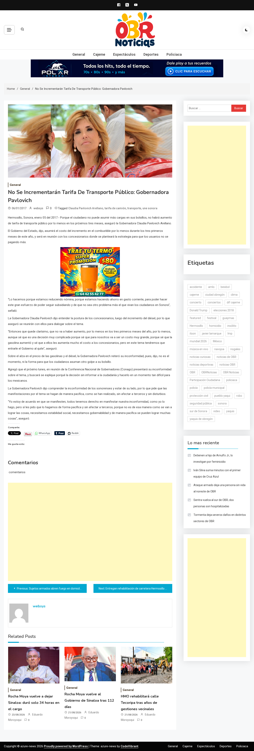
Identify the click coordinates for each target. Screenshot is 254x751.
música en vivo (199, 349)
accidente (196, 287)
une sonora (149, 208)
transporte (134, 208)
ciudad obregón (215, 294)
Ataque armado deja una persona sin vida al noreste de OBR (219, 488)
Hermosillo (196, 325)
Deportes (151, 54)
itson (193, 333)
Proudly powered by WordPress (66, 746)
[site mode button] (246, 29)
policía (194, 387)
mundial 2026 (198, 341)
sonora (222, 403)
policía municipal (214, 387)
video (216, 411)
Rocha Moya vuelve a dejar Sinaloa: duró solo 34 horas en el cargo (33, 703)
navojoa (219, 349)
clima (234, 294)
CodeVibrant (129, 746)
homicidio (215, 325)
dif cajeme (233, 302)
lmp (230, 333)
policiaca (231, 380)
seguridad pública (201, 403)
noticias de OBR (226, 356)
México (217, 341)
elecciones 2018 (224, 310)
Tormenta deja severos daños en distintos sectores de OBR (219, 518)
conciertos (214, 302)
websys (38, 208)
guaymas (228, 318)
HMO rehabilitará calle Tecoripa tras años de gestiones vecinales (140, 703)
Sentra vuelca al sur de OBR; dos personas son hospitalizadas (213, 503)
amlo (211, 287)
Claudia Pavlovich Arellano (85, 208)
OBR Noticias (231, 372)
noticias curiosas (200, 356)
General (78, 54)
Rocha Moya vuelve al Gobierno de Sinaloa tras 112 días (89, 700)
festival (211, 318)
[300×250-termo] (90, 271)
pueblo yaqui (222, 395)
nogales (235, 349)
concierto (195, 302)
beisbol (225, 287)
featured (195, 318)
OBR (192, 372)
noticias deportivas (201, 364)
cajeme (194, 294)
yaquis (230, 411)
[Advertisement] (90, 532)
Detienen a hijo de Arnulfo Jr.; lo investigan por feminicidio (213, 458)
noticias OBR (227, 364)
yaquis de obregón (201, 418)
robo (239, 395)
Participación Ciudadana (205, 380)
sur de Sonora (198, 411)
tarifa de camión (115, 208)
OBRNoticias (209, 372)
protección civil (199, 395)
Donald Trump (198, 310)
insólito (231, 325)
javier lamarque (211, 333)
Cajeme (99, 54)
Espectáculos (124, 54)
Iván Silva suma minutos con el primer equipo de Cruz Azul (217, 473)
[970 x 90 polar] (127, 68)
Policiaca (174, 54)
